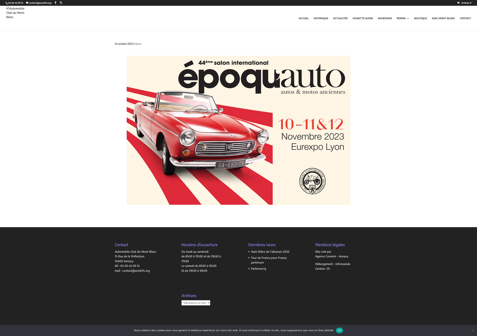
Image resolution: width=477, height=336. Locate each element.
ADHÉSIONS (385, 18)
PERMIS (401, 18)
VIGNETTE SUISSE (363, 18)
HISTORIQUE (321, 18)
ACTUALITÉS (340, 18)
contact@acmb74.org (136, 270)
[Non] (472, 330)
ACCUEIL (304, 18)
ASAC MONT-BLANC (443, 18)
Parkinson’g (258, 268)
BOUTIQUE (420, 18)
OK (339, 330)
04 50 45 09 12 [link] (130, 265)
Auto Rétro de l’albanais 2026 (270, 251)
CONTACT (465, 18)
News (138, 43)
